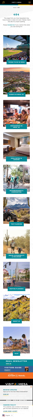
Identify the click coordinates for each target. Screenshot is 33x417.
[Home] (16, 2)
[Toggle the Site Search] (3, 2)
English (8, 415)
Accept (14, 411)
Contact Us (11, 25)
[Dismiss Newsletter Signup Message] (31, 387)
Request (7, 370)
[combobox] (7, 415)
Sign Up (8, 363)
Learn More (7, 411)
